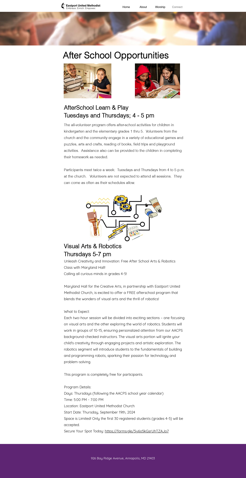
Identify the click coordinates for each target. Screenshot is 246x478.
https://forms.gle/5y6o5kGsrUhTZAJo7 (137, 431)
